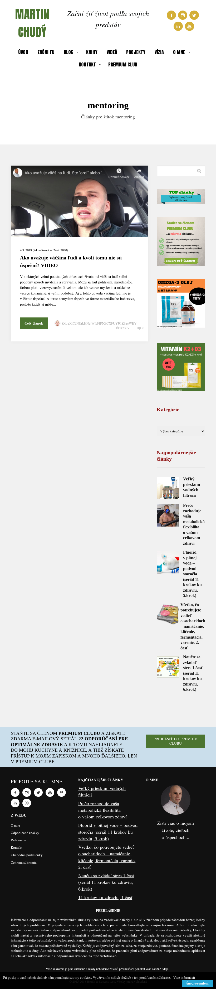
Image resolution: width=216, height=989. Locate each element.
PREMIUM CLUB (122, 64)
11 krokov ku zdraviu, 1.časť (105, 897)
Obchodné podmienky (27, 854)
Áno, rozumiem (197, 983)
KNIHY (91, 52)
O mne (15, 825)
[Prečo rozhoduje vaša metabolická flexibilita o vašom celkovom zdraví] (168, 515)
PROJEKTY (135, 52)
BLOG (68, 52)
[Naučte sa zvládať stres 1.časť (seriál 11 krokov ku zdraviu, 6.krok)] (168, 667)
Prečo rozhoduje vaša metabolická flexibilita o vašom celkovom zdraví (102, 810)
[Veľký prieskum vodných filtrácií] (168, 488)
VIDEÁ (112, 52)
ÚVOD (23, 52)
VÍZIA (159, 52)
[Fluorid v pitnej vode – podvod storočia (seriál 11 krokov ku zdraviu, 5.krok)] (168, 562)
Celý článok (33, 323)
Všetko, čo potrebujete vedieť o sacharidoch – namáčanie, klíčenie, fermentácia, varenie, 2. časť (192, 626)
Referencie (18, 840)
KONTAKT (87, 64)
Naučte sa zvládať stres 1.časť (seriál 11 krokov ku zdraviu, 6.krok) (193, 673)
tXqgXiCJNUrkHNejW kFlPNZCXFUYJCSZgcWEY (99, 323)
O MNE (179, 52)
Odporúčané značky (25, 832)
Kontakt (16, 847)
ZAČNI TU (46, 52)
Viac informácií (184, 977)
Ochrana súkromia (24, 862)
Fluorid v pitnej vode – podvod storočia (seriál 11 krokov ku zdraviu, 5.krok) (192, 574)
